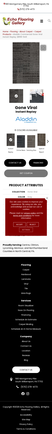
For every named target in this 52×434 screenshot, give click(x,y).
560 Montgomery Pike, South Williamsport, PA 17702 (27, 5)
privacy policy (30, 213)
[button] (26, 370)
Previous (4, 94)
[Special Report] (41, 140)
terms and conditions (22, 215)
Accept (19, 224)
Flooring (14, 31)
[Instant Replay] (11, 140)
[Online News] (21, 141)
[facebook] (23, 394)
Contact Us (15, 162)
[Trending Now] (31, 141)
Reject (33, 224)
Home (5, 31)
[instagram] (27, 394)
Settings (26, 230)
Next (47, 94)
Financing (38, 162)
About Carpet (26, 31)
